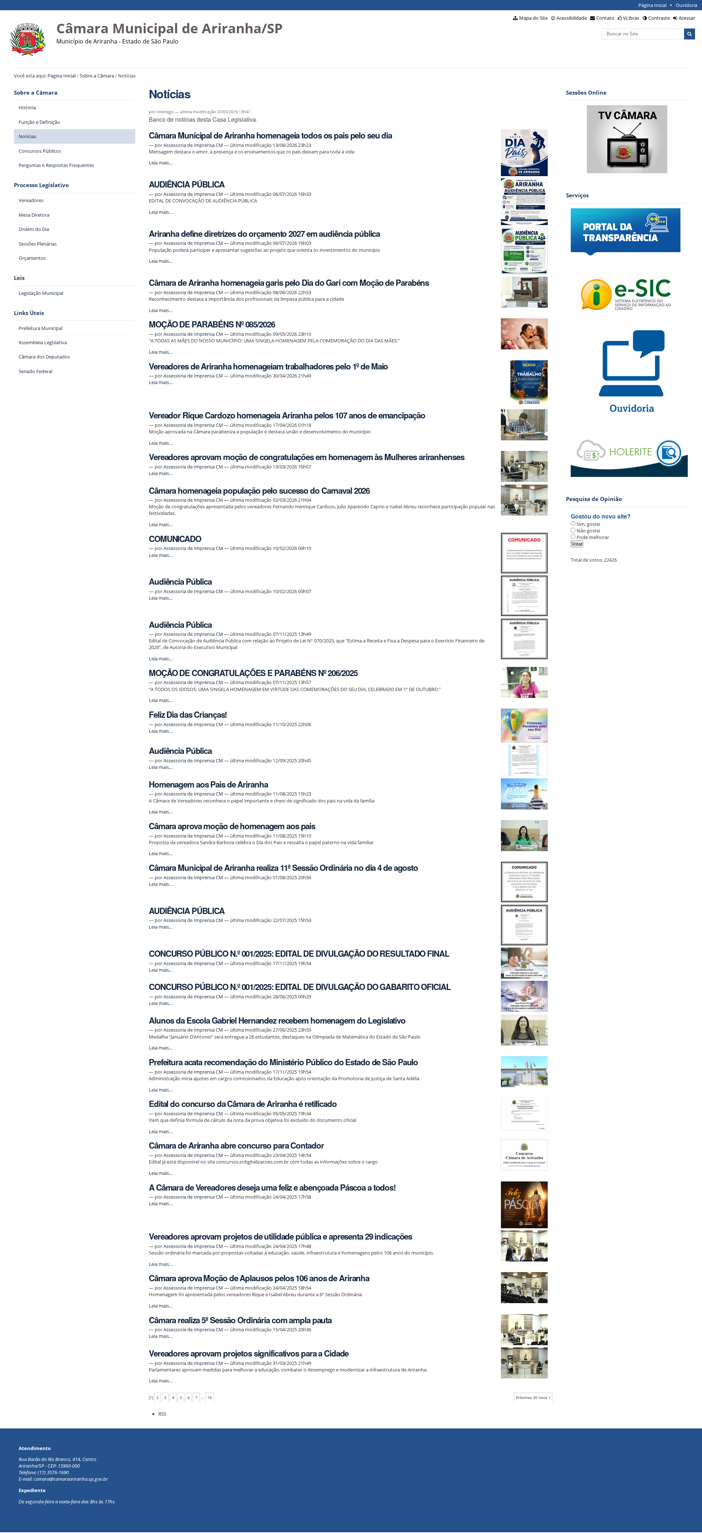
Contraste (659, 18)
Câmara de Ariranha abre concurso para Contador (236, 1145)
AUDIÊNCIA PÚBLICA (186, 184)
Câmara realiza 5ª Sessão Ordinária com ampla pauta (240, 1320)
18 (209, 1397)
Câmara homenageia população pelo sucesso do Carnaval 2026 (259, 490)
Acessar (687, 18)
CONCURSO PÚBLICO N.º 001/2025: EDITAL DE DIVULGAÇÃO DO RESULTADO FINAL (299, 953)
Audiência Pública (180, 581)
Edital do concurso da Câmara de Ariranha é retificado (243, 1103)
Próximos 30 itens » (533, 1397)
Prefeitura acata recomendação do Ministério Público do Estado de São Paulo (283, 1062)
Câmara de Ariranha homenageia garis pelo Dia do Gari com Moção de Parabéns (289, 282)
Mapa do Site (533, 18)
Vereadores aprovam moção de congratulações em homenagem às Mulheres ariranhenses (306, 457)
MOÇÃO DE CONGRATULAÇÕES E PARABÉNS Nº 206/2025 (253, 673)
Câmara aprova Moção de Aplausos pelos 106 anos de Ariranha (259, 1278)
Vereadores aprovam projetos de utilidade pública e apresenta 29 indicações (280, 1236)
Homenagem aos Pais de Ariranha (208, 784)
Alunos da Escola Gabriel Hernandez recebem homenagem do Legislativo (277, 1020)
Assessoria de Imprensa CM (193, 145)
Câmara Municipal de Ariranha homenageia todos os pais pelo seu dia (270, 135)
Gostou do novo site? (601, 516)
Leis (19, 278)
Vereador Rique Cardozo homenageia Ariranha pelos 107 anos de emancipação (287, 415)
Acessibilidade (571, 18)
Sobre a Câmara (97, 75)
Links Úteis (29, 313)
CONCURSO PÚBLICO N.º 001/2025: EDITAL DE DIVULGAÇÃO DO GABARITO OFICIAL (299, 987)
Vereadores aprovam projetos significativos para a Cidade (248, 1353)
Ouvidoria (686, 5)
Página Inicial (652, 5)
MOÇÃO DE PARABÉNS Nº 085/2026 (212, 324)
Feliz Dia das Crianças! (188, 714)
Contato (605, 18)
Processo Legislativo (41, 185)
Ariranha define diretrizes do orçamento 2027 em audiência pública (264, 233)
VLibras (631, 18)
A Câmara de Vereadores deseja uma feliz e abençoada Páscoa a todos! (272, 1187)
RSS (162, 1414)
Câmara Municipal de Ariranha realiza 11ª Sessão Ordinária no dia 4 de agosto (283, 867)
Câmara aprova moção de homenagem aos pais (232, 826)
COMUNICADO (175, 538)
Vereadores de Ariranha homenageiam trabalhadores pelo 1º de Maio (268, 366)
